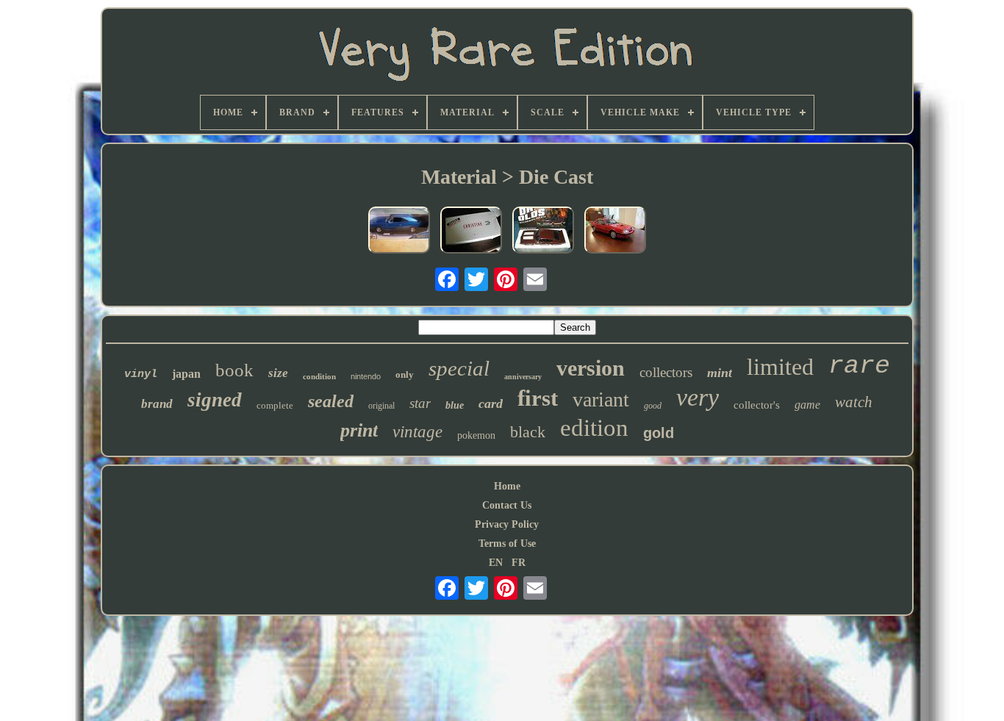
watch (853, 402)
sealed (331, 401)
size (278, 373)
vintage (417, 432)
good (652, 406)
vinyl (140, 374)
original (381, 406)
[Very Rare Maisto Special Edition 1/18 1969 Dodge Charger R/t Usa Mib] (399, 231)
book (234, 370)
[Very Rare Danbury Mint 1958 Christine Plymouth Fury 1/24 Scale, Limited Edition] (471, 231)
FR (519, 562)
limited (780, 367)
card (490, 403)
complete (275, 405)
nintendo (366, 376)
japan (186, 373)
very (697, 397)
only (404, 374)
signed (214, 400)
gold (658, 433)
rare (859, 366)
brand (157, 404)
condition (319, 376)
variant (601, 399)
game (807, 404)
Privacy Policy (507, 524)
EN (496, 562)
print (359, 430)
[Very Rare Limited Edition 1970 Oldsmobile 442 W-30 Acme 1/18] (543, 231)
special (459, 368)
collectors (665, 372)
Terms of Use (507, 543)
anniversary (523, 377)
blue (454, 405)
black (527, 432)
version (590, 368)
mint (719, 372)
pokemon (476, 435)
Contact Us (506, 505)
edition (594, 428)
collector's (757, 405)
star (420, 403)
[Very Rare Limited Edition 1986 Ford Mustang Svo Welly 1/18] (615, 231)
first (537, 398)
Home (507, 486)
